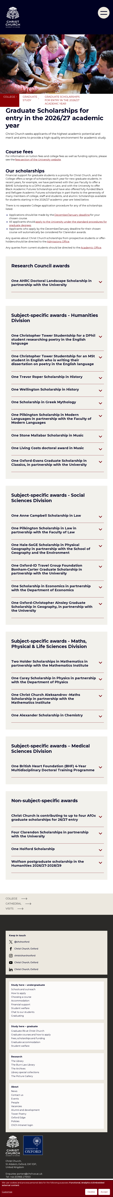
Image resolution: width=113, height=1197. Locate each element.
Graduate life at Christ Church (27, 1031)
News (14, 1091)
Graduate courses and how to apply (31, 1034)
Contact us (17, 1095)
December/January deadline (72, 214)
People (15, 1102)
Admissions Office (58, 241)
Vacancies (16, 1106)
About (14, 1086)
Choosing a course (21, 997)
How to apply (18, 993)
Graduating (17, 1016)
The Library (17, 1061)
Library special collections (25, 1072)
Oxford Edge (18, 1117)
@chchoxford (21, 942)
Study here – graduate (24, 1026)
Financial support (20, 1004)
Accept (104, 1192)
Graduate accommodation (25, 1042)
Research (16, 1056)
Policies (15, 1121)
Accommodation (20, 1000)
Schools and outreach (23, 989)
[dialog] (56, 1188)
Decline (91, 1192)
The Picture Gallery (22, 1076)
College (9, 96)
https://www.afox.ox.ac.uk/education (33, 824)
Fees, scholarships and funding (28, 1038)
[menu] (104, 13)
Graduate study (30, 98)
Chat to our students (22, 1012)
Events (15, 1098)
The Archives (18, 1068)
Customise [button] (7, 1192)
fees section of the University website (38, 159)
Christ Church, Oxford (26, 948)
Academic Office (91, 247)
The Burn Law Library (23, 1064)
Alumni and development (25, 1110)
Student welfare (20, 1008)
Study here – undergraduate (28, 985)
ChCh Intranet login (22, 1125)
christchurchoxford (24, 955)
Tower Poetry (18, 1114)
